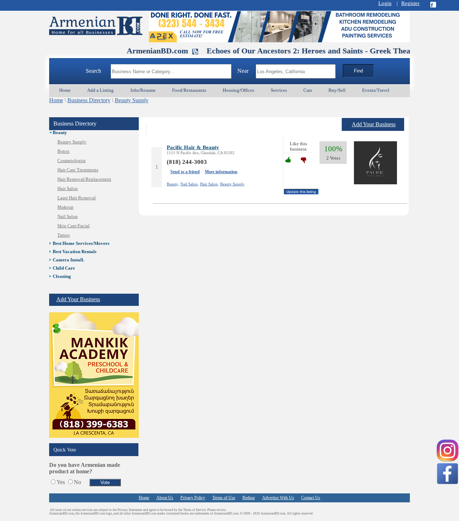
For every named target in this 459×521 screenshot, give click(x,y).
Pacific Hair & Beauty (193, 147)
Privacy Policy (192, 497)
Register (410, 3)
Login (385, 3)
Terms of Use (223, 497)
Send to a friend (185, 171)
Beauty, (173, 184)
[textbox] (171, 71)
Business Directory (88, 100)
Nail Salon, (189, 184)
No (77, 482)
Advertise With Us (278, 497)
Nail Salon (67, 216)
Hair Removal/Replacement (84, 179)
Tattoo (63, 235)
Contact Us (310, 497)
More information (221, 171)
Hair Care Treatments (77, 169)
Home (56, 100)
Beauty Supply (131, 100)
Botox (63, 151)
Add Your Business (78, 299)
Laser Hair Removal (76, 197)
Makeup (65, 207)
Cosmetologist (71, 160)
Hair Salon (67, 188)
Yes (61, 482)
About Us (164, 497)
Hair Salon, (209, 184)
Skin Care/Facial (73, 225)
